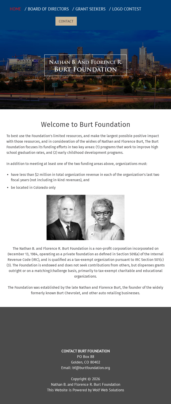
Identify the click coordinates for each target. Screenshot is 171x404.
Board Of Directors (48, 9)
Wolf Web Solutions (108, 390)
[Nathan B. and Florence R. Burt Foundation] (85, 75)
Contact (66, 21)
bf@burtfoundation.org (91, 367)
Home (15, 9)
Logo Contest (126, 9)
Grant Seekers (90, 9)
